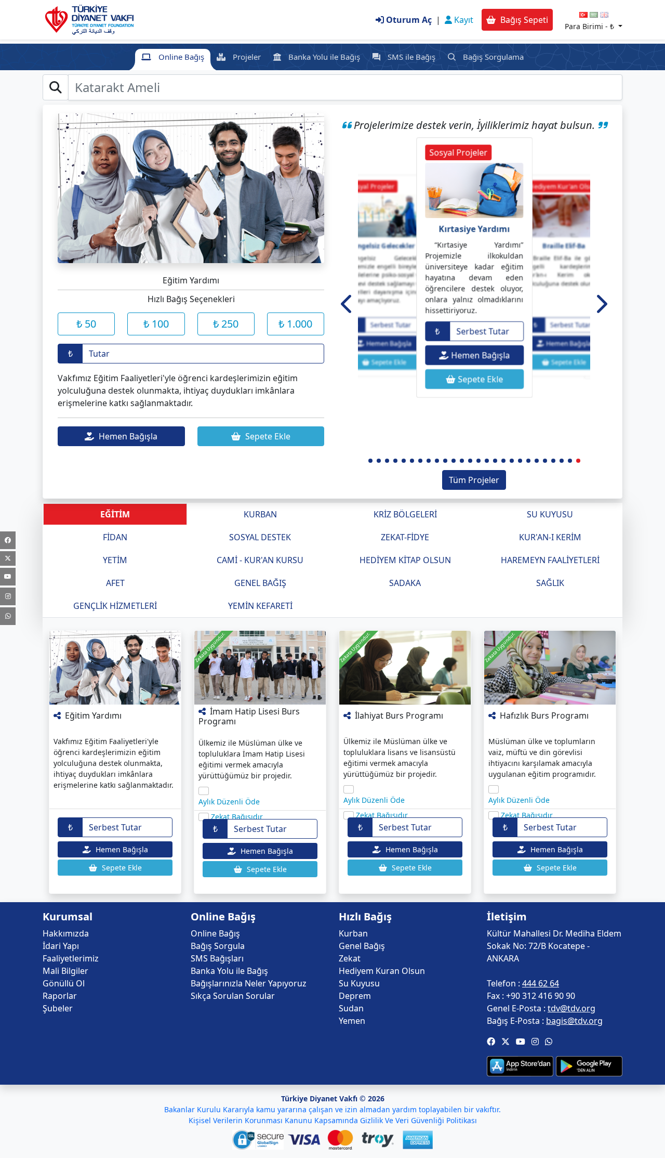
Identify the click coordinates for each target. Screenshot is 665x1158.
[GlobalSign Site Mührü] (260, 1140)
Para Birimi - (589, 26)
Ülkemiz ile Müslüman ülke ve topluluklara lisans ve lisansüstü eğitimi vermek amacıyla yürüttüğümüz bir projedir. (399, 757)
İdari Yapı (61, 946)
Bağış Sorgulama (492, 56)
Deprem (355, 995)
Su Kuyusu (359, 983)
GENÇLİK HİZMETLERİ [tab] (115, 605)
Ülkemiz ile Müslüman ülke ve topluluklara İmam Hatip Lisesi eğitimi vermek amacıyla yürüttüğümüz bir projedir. (251, 759)
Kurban (353, 933)
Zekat (350, 958)
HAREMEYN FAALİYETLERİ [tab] (550, 560)
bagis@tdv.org (574, 1020)
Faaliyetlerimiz (71, 958)
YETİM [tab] (115, 560)
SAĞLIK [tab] (550, 583)
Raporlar (60, 995)
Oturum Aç (408, 19)
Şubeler (58, 1008)
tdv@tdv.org (571, 1008)
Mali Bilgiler (65, 971)
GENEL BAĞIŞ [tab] (260, 583)
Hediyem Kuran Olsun (382, 971)
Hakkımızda (66, 933)
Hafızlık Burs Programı (544, 715)
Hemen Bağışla (127, 436)
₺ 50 (86, 324)
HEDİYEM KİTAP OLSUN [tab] (405, 560)
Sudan (351, 1008)
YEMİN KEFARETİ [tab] (260, 605)
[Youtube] (8, 576)
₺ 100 (156, 324)
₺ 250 (225, 324)
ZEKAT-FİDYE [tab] (405, 537)
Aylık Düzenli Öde (229, 801)
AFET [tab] (115, 583)
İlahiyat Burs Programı (399, 715)
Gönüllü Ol (64, 983)
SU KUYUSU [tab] (550, 514)
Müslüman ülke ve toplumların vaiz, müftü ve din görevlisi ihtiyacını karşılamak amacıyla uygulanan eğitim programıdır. (542, 757)
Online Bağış (180, 56)
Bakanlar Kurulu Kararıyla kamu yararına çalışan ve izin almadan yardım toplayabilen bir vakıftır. (332, 1109)
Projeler (246, 56)
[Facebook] (8, 540)
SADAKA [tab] (405, 583)
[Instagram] (8, 596)
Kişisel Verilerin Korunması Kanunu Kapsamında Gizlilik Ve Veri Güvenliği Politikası (333, 1120)
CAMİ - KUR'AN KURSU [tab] (260, 560)
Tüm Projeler (474, 480)
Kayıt (462, 19)
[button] (347, 303)
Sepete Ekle (266, 436)
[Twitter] (8, 558)
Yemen (352, 1020)
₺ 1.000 (295, 324)
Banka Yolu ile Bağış (323, 56)
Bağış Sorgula (218, 946)
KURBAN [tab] (260, 514)
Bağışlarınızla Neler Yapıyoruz (249, 983)
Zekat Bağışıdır (237, 817)
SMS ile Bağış (410, 56)
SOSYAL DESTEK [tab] (260, 537)
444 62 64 (540, 983)
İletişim (507, 916)
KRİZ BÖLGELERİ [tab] (405, 514)
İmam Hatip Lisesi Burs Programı (249, 716)
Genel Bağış (362, 946)
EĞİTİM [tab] (115, 514)
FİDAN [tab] (115, 537)
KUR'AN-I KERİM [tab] (550, 537)
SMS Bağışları (217, 958)
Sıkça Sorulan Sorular (233, 995)
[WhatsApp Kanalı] (8, 616)
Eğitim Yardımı (93, 715)
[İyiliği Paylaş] (58, 715)
